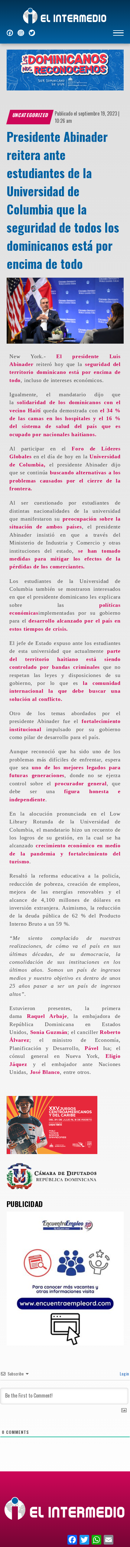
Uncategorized (30, 115)
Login (124, 1373)
